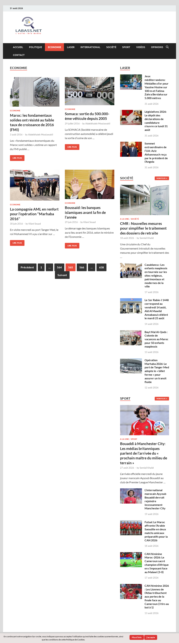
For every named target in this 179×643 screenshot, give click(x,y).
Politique (35, 47)
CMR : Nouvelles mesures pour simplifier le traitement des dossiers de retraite (143, 228)
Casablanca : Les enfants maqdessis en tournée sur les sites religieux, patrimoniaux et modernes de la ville (156, 275)
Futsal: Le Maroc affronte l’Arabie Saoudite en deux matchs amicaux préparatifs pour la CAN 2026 (156, 531)
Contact (19, 55)
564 (59, 267)
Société (111, 47)
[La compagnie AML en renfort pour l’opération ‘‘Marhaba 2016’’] (34, 185)
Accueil (18, 47)
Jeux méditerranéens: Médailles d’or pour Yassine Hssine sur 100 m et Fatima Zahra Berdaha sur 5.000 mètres (157, 87)
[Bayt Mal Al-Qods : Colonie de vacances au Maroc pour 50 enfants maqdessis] (131, 332)
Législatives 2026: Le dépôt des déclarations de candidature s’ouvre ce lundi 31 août (156, 120)
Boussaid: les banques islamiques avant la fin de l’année (85, 212)
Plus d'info (137, 637)
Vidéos (140, 47)
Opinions (157, 47)
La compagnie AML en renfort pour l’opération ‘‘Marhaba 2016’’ (34, 214)
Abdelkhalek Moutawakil (40, 134)
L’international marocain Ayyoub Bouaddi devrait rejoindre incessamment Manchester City (155, 499)
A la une (124, 219)
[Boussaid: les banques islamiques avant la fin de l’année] (89, 184)
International (90, 47)
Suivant (62, 275)
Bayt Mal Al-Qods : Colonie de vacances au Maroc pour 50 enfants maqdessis (156, 339)
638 (101, 267)
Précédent (27, 267)
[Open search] (167, 47)
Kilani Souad (34, 223)
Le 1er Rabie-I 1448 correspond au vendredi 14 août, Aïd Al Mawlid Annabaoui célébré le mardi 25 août (157, 309)
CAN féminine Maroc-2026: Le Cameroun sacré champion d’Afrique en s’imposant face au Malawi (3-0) (157, 563)
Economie (54, 47)
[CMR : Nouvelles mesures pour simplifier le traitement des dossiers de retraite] (144, 187)
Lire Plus (16, 157)
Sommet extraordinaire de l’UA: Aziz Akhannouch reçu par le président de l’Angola (156, 152)
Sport (126, 47)
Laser (70, 47)
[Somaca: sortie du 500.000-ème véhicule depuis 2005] (89, 91)
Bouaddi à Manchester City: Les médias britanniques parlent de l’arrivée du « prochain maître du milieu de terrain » (143, 453)
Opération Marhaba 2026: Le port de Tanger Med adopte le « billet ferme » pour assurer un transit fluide (157, 371)
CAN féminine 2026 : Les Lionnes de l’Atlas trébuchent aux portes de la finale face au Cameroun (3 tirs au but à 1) (157, 596)
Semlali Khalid (147, 238)
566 (81, 267)
